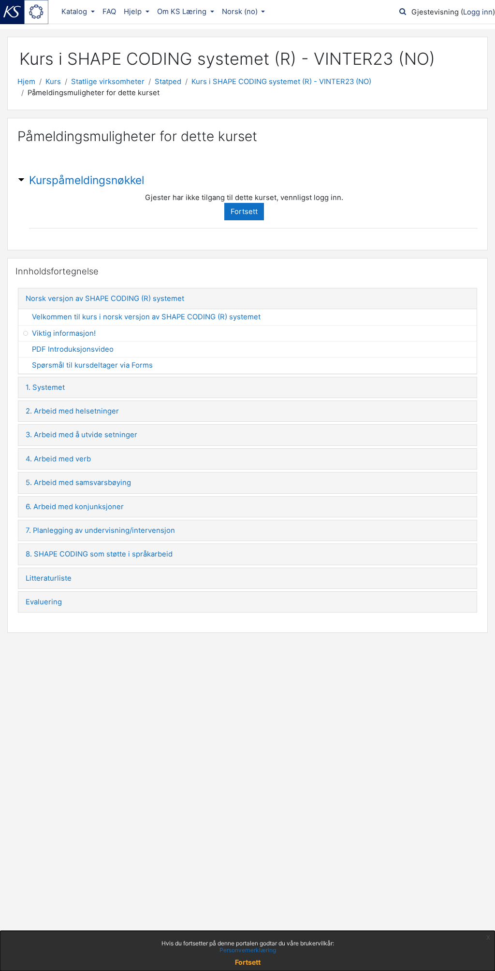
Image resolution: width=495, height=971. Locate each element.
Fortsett (244, 211)
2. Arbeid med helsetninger (72, 411)
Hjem (26, 81)
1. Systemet (45, 387)
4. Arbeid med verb (58, 459)
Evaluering (44, 602)
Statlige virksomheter (108, 81)
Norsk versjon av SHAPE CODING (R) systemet (105, 298)
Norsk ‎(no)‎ (241, 11)
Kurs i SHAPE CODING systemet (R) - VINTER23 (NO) (281, 81)
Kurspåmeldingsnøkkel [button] (86, 179)
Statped (168, 81)
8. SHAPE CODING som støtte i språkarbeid (99, 554)
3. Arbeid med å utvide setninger (81, 434)
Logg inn (478, 12)
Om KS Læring (182, 11)
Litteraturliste (49, 578)
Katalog (75, 11)
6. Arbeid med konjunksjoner (75, 506)
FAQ (109, 11)
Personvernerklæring (247, 950)
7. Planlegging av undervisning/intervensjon (100, 530)
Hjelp (134, 11)
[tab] (247, 298)
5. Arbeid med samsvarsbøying (78, 482)
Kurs (53, 81)
